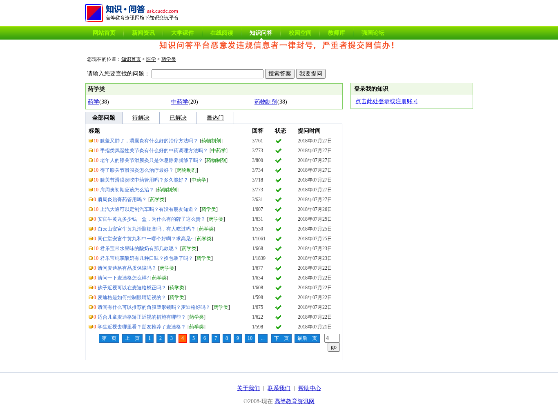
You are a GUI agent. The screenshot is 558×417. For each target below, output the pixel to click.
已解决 (178, 118)
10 (250, 338)
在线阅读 (221, 33)
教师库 (336, 33)
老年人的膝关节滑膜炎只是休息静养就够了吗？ (151, 160)
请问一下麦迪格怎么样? (123, 278)
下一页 (281, 338)
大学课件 (182, 33)
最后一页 (307, 338)
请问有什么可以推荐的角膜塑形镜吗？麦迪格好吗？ (154, 307)
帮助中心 (309, 388)
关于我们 (248, 388)
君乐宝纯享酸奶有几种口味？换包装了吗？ (146, 258)
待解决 (141, 118)
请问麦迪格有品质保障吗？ (127, 268)
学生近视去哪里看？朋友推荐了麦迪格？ (142, 327)
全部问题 (103, 118)
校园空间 (300, 33)
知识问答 (261, 33)
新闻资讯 (143, 33)
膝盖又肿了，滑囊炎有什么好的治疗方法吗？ (149, 141)
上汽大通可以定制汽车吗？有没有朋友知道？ (149, 209)
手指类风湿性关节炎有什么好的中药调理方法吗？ (154, 150)
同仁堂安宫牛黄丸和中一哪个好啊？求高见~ (146, 239)
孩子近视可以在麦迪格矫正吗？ (132, 288)
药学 (93, 102)
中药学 (179, 102)
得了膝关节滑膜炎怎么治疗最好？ (137, 170)
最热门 (215, 118)
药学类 (168, 59)
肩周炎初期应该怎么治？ (127, 190)
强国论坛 (373, 33)
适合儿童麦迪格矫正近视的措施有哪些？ (142, 317)
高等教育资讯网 (295, 401)
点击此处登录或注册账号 (386, 101)
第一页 (109, 338)
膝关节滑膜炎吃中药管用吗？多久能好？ (144, 180)
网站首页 (104, 33)
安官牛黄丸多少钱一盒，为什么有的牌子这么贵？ (151, 219)
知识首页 (131, 59)
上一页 (132, 338)
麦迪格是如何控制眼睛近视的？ (132, 297)
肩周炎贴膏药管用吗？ (122, 199)
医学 (151, 59)
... (263, 338)
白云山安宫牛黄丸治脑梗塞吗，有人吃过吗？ (147, 229)
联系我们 (279, 388)
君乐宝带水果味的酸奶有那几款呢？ (139, 248)
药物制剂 (265, 102)
